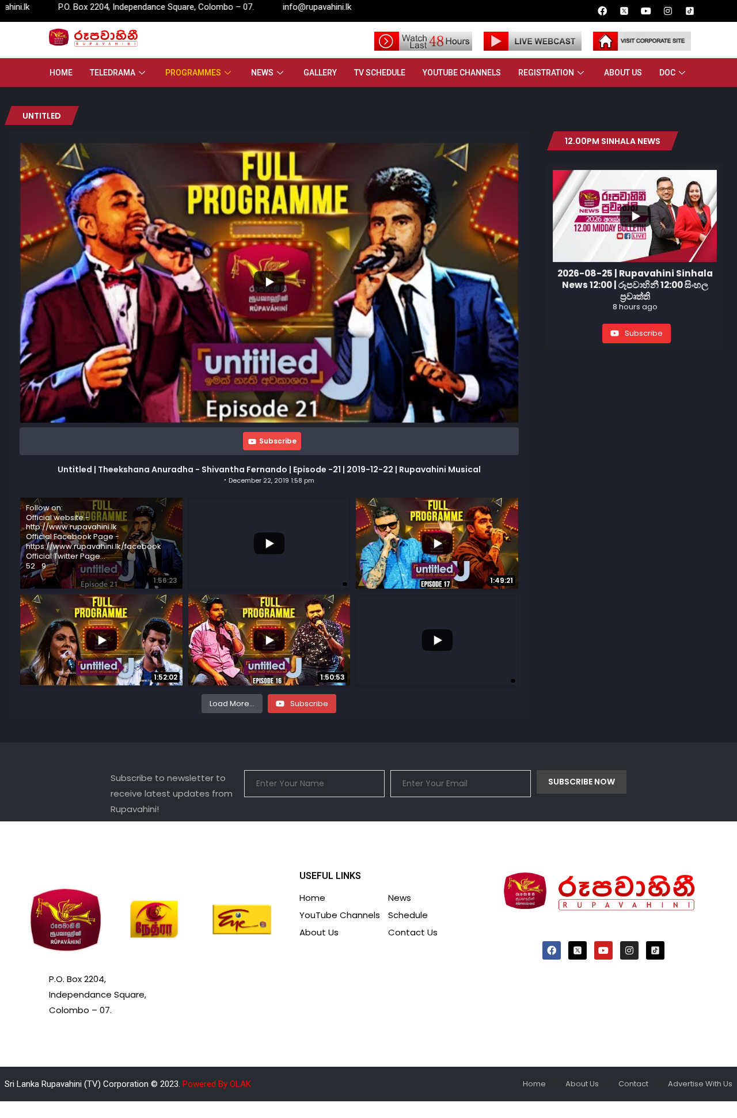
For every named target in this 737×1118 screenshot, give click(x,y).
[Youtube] (646, 11)
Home (61, 72)
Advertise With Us (700, 1083)
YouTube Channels (462, 72)
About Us (623, 72)
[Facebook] (602, 11)
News (262, 72)
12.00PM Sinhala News (612, 141)
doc (667, 72)
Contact (633, 1083)
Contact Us (413, 932)
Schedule (408, 915)
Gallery (320, 72)
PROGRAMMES (193, 72)
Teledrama (112, 72)
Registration (546, 72)
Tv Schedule (379, 72)
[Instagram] (668, 11)
